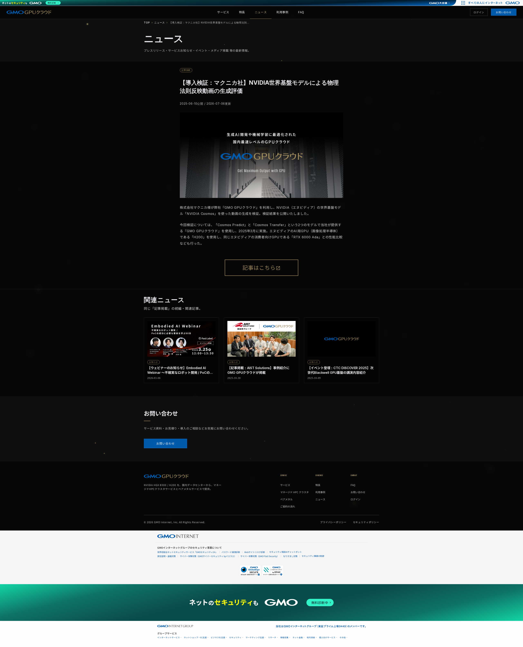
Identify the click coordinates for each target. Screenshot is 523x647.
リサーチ (272, 637)
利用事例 (282, 12)
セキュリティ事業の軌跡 (313, 555)
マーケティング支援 (255, 637)
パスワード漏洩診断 (231, 552)
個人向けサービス (327, 637)
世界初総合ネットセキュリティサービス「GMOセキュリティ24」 (187, 552)
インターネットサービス (168, 637)
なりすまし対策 (290, 556)
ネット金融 (298, 637)
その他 (343, 637)
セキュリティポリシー (366, 522)
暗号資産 (311, 637)
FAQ (301, 12)
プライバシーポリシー (333, 522)
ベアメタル (286, 499)
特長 (242, 12)
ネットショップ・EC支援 (195, 637)
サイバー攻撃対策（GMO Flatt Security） (259, 556)
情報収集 (284, 637)
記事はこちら (259, 268)
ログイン (479, 12)
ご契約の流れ (287, 506)
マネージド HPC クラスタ (294, 492)
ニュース (261, 12)
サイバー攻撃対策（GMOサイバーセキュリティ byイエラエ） (208, 556)
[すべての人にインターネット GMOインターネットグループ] (494, 3)
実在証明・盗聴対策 (166, 556)
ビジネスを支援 (218, 637)
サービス (223, 12)
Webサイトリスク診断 (254, 552)
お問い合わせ (504, 12)
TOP (147, 22)
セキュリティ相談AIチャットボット (285, 551)
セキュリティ (235, 637)
